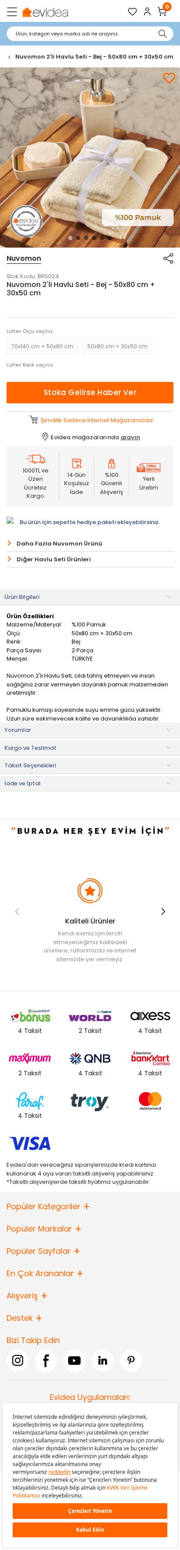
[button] (70, 238)
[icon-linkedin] (103, 1361)
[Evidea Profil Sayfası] (147, 12)
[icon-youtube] (74, 1361)
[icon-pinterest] (131, 1361)
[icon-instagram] (17, 1361)
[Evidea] (44, 12)
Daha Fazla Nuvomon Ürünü (59, 543)
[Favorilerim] (133, 12)
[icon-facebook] (46, 1361)
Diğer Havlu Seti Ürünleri (54, 559)
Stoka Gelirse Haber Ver (90, 392)
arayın (130, 437)
